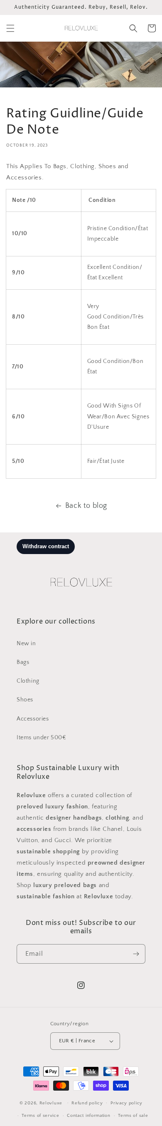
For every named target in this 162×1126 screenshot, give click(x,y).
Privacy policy (126, 1103)
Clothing (28, 681)
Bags (23, 662)
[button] (10, 28)
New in (26, 643)
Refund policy (87, 1103)
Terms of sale (133, 1115)
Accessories (33, 719)
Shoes (25, 699)
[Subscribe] (136, 954)
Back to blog (86, 506)
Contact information (88, 1115)
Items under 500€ (41, 737)
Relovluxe (51, 1102)
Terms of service (40, 1115)
